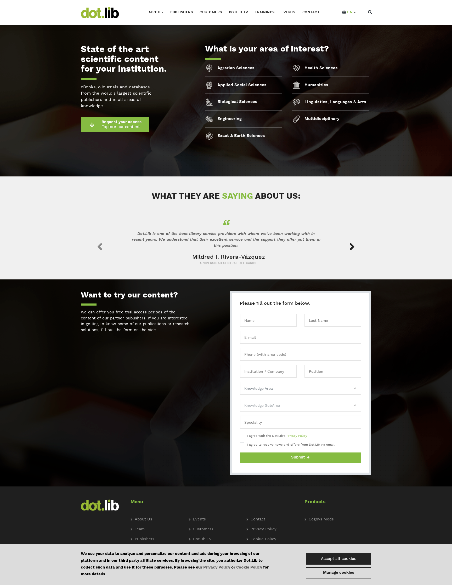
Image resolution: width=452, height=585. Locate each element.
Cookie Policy (249, 568)
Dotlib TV (238, 12)
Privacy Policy (296, 436)
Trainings (265, 12)
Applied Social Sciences (242, 85)
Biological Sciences (237, 102)
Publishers (181, 12)
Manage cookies (338, 573)
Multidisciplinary (322, 119)
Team (140, 529)
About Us (143, 519)
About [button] (155, 12)
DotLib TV (202, 539)
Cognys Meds (321, 519)
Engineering (229, 119)
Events (288, 12)
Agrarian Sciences (236, 68)
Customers (211, 12)
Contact (311, 12)
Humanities (316, 85)
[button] (349, 12)
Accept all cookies (338, 559)
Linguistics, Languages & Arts (335, 102)
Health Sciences (321, 68)
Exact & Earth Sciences (241, 136)
